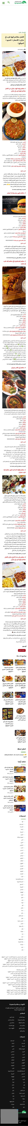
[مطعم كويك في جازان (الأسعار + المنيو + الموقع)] (20, 769)
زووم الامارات (11, 1025)
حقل (22, 918)
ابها (22, 822)
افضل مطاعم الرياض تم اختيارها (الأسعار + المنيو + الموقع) (14, 957)
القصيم (21, 869)
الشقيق (21, 858)
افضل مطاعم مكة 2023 (21, 970)
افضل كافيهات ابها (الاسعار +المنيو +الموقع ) (17, 985)
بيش (22, 900)
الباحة (22, 829)
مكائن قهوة (21, 939)
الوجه (22, 895)
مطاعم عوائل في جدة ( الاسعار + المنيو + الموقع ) (16, 963)
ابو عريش (21, 824)
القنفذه (21, 874)
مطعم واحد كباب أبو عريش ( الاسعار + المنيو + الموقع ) (8, 724)
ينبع (22, 950)
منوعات (21, 945)
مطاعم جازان (22, 650)
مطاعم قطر (22, 1031)
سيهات (21, 931)
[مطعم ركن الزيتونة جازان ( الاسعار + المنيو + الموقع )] (20, 779)
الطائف (21, 861)
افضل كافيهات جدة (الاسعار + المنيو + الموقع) (16, 979)
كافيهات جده (11, 1028)
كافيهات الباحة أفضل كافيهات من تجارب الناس (16, 994)
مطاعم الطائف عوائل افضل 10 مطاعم (18, 974)
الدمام (21, 850)
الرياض (21, 856)
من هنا (24, 231)
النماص (21, 890)
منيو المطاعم (22, 1017)
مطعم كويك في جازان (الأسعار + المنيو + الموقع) (21, 670)
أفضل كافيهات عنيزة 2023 (21, 988)
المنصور (21, 884)
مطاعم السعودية (21, 1020)
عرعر (22, 937)
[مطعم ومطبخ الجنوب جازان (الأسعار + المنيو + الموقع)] (20, 789)
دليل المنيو (12, 1017)
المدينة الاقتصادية (19, 879)
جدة (22, 911)
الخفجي (21, 845)
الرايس (22, 853)
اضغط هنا (23, 157)
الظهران (21, 863)
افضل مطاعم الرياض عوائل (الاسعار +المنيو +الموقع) (15, 959)
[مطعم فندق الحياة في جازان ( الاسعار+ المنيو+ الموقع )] (20, 808)
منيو (22, 947)
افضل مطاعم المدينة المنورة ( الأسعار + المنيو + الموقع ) (14, 964)
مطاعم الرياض (11, 1020)
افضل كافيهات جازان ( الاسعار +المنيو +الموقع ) (16, 990)
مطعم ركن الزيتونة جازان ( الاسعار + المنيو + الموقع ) (7, 670)
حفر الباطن (21, 916)
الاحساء (21, 827)
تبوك (22, 903)
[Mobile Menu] (3, 3)
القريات (21, 866)
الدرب (22, 848)
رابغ (22, 929)
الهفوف (21, 892)
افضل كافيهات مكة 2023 (21, 981)
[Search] (8, 2)
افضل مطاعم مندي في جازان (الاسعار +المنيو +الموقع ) (8, 686)
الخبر (22, 840)
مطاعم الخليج (22, 1028)
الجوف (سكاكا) (20, 837)
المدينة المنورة (20, 882)
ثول (22, 905)
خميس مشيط (20, 921)
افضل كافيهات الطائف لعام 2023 (19, 986)
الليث (22, 877)
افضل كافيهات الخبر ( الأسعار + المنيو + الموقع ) (16, 992)
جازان (22, 908)
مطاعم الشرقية (22, 1023)
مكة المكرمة (20, 942)
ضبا (22, 934)
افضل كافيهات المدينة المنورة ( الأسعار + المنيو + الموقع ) (14, 983)
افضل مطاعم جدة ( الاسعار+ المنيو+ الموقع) (17, 961)
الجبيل (22, 835)
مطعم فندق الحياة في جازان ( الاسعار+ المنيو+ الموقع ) (20, 702)
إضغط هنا (14, 189)
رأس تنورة (21, 926)
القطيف (21, 871)
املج (22, 897)
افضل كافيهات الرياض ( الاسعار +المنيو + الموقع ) (16, 977)
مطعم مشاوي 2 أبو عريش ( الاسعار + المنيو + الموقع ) (21, 740)
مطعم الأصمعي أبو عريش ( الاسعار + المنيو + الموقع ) (8, 702)
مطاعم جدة (22, 1025)
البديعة (21, 832)
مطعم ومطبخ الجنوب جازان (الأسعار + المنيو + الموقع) (20, 686)
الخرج (22, 843)
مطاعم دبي (12, 1023)
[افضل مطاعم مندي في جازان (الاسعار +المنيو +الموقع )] (20, 798)
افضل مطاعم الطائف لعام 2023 (19, 975)
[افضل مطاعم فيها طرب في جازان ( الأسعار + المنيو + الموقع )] (14, 63)
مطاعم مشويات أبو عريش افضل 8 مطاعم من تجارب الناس (20, 718)
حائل (22, 913)
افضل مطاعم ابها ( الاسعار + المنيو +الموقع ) (17, 972)
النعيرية (21, 887)
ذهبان (22, 924)
